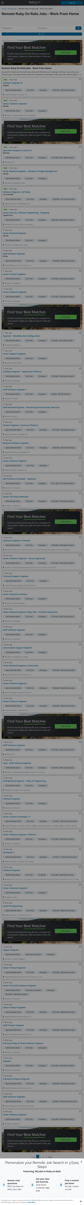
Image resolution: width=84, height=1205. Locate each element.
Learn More (31, 1202)
